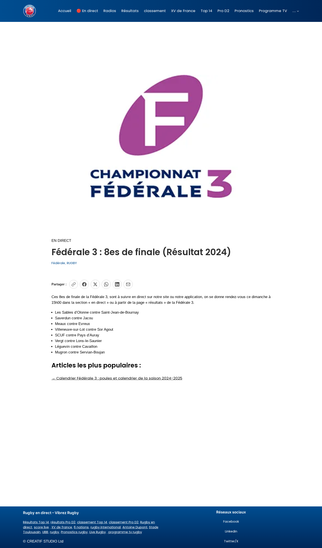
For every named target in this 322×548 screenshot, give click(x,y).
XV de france (61, 527)
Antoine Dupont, (135, 527)
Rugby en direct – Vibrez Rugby (51, 513)
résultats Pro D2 (63, 522)
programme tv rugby (125, 532)
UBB (45, 532)
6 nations (81, 527)
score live (41, 527)
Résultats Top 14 (36, 522)
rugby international (105, 527)
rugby (54, 532)
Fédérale (58, 263)
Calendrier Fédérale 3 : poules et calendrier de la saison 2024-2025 (116, 378)
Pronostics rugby (74, 532)
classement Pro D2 (123, 522)
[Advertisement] (161, 416)
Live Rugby (97, 532)
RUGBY (72, 263)
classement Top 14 (92, 522)
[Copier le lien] (73, 284)
